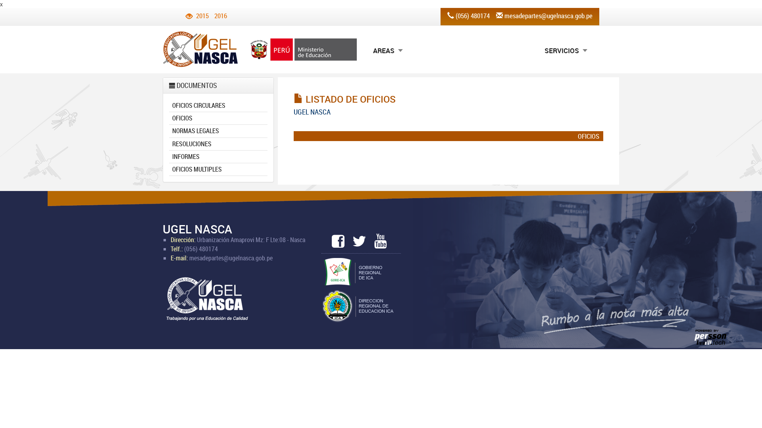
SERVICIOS (562, 50)
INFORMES (186, 156)
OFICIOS (182, 118)
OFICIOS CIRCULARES (198, 105)
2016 (220, 15)
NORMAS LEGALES (195, 130)
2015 (202, 15)
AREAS (383, 50)
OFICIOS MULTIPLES (197, 169)
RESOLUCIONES (192, 143)
